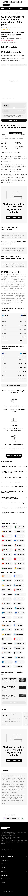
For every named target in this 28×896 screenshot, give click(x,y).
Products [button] (4, 864)
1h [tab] (3, 64)
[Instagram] (6, 892)
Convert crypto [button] (5, 879)
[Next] (26, 818)
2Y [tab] (24, 64)
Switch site (6, 4)
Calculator (9, 13)
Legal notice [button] (4, 860)
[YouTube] (9, 892)
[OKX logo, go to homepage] (5, 8)
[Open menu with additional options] (26, 9)
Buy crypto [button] (4, 875)
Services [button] (3, 867)
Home (2, 13)
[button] (17, 8)
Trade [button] (3, 882)
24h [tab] (7, 64)
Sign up (21, 8)
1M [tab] (16, 64)
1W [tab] (12, 64)
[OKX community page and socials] (11, 892)
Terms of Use (21, 798)
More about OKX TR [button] (7, 856)
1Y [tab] (20, 64)
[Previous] (2, 818)
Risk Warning (7, 800)
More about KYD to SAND (14, 385)
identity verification (13, 428)
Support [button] (3, 871)
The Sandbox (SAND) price (13, 152)
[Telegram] (4, 892)
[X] (1, 892)
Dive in (4, 724)
